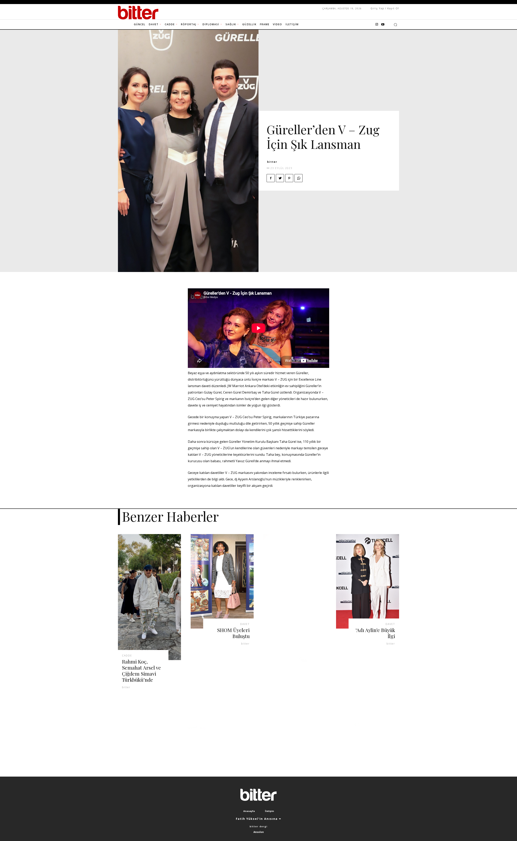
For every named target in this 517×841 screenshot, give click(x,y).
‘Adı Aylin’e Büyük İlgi (375, 633)
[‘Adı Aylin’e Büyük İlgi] (367, 581)
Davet (273, 121)
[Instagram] (377, 25)
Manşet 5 (289, 121)
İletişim (269, 811)
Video (306, 121)
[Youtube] (383, 25)
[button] (395, 24)
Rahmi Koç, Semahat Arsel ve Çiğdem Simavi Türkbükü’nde (141, 670)
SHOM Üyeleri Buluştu (233, 633)
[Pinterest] (289, 178)
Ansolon (258, 832)
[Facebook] (271, 178)
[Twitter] (280, 178)
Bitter (272, 162)
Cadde (127, 655)
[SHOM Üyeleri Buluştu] (222, 581)
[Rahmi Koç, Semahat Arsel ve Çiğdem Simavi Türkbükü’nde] (149, 597)
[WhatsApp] (298, 178)
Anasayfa (249, 811)
